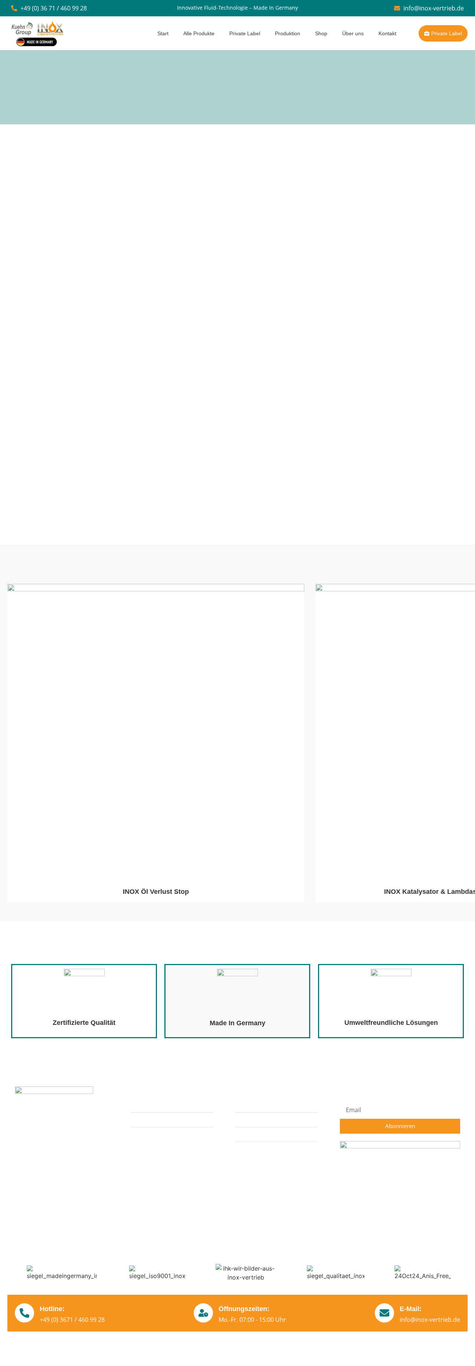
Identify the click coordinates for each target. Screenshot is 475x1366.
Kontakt (387, 33)
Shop (321, 33)
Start (162, 33)
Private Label (244, 33)
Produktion (287, 33)
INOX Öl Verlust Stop (156, 891)
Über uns (353, 33)
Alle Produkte (198, 33)
